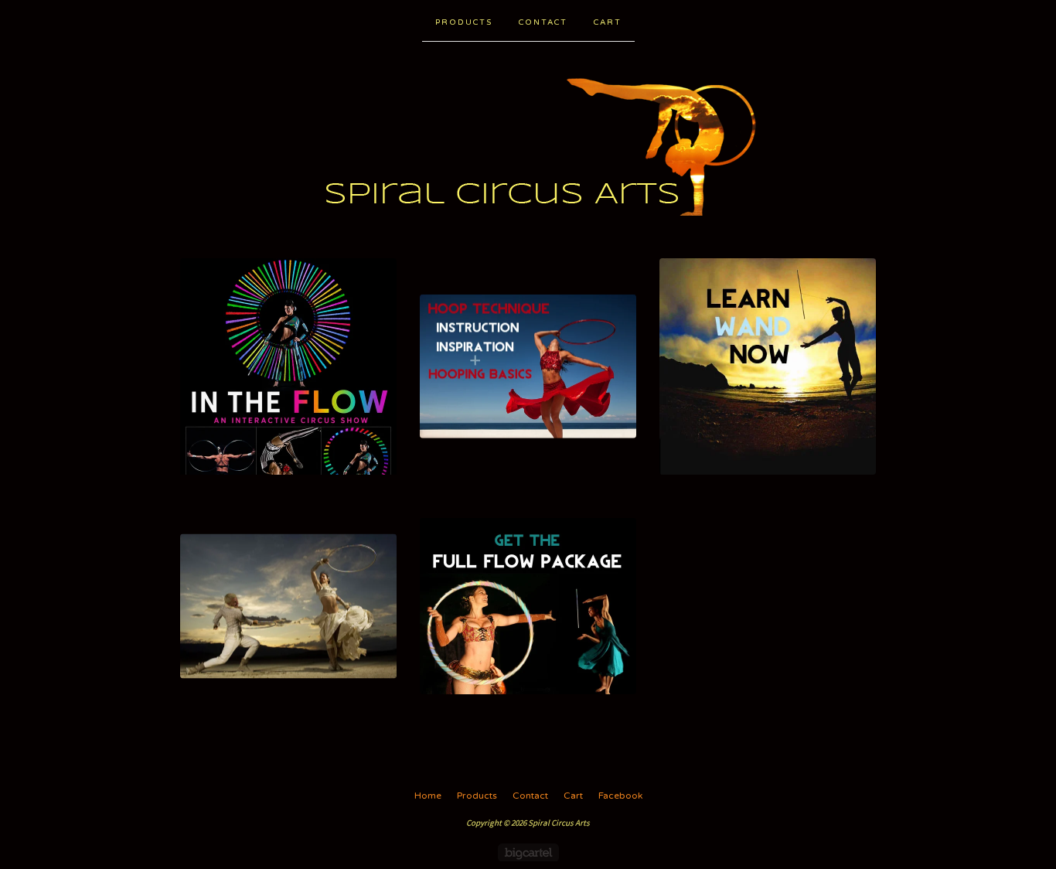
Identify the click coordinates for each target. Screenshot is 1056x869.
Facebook (620, 795)
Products (463, 22)
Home (427, 795)
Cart (608, 22)
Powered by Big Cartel (528, 852)
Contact (543, 22)
